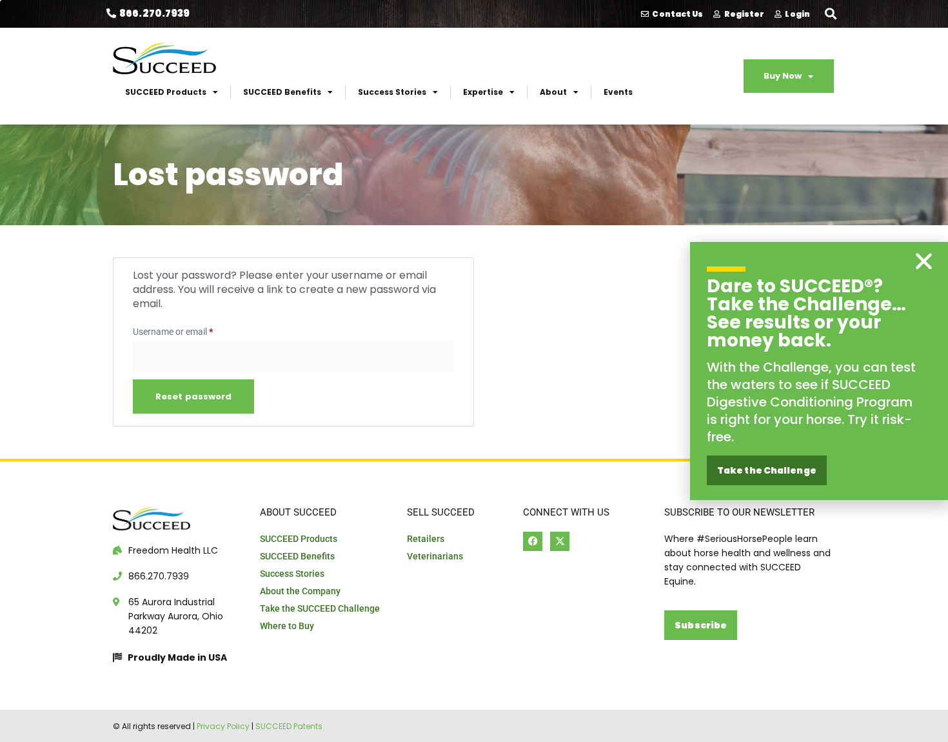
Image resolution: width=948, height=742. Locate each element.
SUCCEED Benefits (282, 91)
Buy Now (783, 76)
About (553, 91)
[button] (831, 13)
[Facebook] (532, 541)
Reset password (193, 396)
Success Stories (392, 91)
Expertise (483, 91)
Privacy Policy (223, 726)
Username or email (190, 330)
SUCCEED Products (165, 91)
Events (618, 91)
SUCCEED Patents (288, 726)
